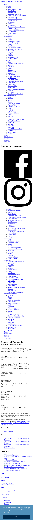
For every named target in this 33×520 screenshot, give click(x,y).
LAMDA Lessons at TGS (15, 129)
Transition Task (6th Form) (13, 463)
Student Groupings (13, 43)
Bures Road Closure (11, 460)
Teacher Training (12, 33)
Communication (12, 17)
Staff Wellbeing (12, 31)
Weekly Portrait (12, 12)
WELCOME (7, 6)
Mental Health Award (14, 76)
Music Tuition (11, 127)
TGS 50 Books (12, 111)
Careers (10, 102)
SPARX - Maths (12, 58)
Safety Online (11, 82)
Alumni (10, 133)
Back (5, 4)
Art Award (11, 122)
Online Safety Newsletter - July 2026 (16, 461)
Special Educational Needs (15, 81)
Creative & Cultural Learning (16, 119)
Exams (10, 44)
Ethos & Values (12, 11)
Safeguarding (11, 25)
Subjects (10, 39)
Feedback (10, 52)
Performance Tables (9, 448)
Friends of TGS (12, 28)
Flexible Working (12, 20)
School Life (7, 60)
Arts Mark (10, 124)
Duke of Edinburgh (13, 113)
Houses (10, 100)
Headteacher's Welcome (14, 9)
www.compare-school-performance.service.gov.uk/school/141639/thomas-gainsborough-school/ (15, 423)
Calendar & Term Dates (14, 14)
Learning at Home (13, 57)
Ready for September (12, 455)
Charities (10, 116)
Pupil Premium (12, 78)
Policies (10, 23)
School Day (11, 66)
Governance (11, 22)
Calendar (6, 138)
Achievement (8, 36)
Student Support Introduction (16, 63)
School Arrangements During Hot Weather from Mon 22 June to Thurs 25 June (17, 466)
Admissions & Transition (15, 19)
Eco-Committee (12, 130)
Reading (10, 54)
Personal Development (10, 95)
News (5, 135)
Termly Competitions (13, 118)
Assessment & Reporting (15, 49)
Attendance (11, 65)
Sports (9, 108)
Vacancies (10, 35)
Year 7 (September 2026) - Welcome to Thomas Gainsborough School (16, 469)
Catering (10, 73)
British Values (11, 132)
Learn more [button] (6, 512)
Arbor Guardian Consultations (16, 89)
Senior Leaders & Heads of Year (17, 15)
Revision (10, 55)
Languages (11, 110)
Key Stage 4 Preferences (14, 47)
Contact (6, 140)
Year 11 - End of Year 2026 (15, 94)
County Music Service (14, 121)
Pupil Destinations (9, 431)
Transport (10, 90)
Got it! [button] (16, 517)
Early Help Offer (12, 86)
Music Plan (11, 125)
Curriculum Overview (14, 41)
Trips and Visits (12, 105)
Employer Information (14, 103)
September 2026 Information (16, 30)
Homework (11, 51)
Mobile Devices (12, 71)
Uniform (10, 70)
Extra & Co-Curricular (14, 106)
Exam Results (11, 46)
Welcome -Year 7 (12, 92)
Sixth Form (7, 141)
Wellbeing (10, 98)
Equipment (11, 68)
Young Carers (11, 84)
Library (10, 114)
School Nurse (11, 74)
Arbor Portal (11, 87)
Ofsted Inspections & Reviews (16, 27)
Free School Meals (13, 79)
